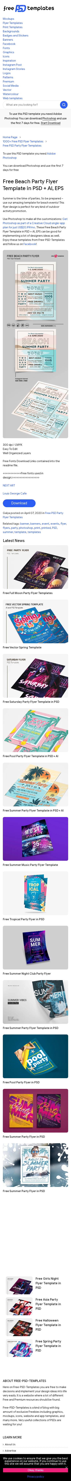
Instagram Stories (14, 69)
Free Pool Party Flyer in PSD (21, 1082)
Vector (7, 90)
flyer (63, 523)
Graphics (8, 52)
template (20, 532)
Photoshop (49, 118)
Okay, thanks (36, 1470)
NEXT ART (9, 485)
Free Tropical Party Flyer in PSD (23, 919)
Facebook (9, 44)
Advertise (10, 1450)
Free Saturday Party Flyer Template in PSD (31, 702)
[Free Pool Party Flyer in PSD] (35, 1056)
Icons (6, 56)
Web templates (13, 98)
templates (34, 532)
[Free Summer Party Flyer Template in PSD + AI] (35, 784)
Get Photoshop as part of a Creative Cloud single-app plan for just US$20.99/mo (35, 223)
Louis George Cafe (15, 493)
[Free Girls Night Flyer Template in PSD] (19, 1285)
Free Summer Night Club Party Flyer (27, 973)
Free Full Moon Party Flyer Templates (28, 593)
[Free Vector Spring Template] (35, 621)
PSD (54, 528)
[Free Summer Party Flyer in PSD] (35, 1111)
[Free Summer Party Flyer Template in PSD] (35, 1002)
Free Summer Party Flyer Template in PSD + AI (33, 810)
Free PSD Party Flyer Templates (22, 145)
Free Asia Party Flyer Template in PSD (48, 1304)
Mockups (8, 19)
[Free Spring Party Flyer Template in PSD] (19, 1348)
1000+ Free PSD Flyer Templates (23, 141)
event (45, 523)
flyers (6, 528)
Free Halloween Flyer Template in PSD (48, 1325)
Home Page (10, 137)
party (14, 528)
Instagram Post (12, 65)
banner (24, 523)
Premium (8, 81)
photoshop (26, 528)
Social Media (11, 85)
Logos (7, 73)
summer (8, 532)
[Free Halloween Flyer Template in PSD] (19, 1327)
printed (46, 528)
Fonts (6, 48)
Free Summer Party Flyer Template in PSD (30, 1028)
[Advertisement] (35, 1233)
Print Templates (13, 27)
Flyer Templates (13, 23)
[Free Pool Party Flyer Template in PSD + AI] (35, 730)
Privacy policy (35, 1476)
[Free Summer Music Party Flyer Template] (35, 839)
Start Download (50, 123)
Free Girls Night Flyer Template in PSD (48, 1283)
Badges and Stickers (15, 35)
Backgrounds (11, 31)
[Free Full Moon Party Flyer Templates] (35, 567)
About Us (10, 1444)
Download (19, 503)
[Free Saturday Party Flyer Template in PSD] (35, 676)
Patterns (8, 77)
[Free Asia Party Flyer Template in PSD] (19, 1306)
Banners (8, 39)
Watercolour (11, 94)
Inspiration (9, 60)
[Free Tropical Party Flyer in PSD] (35, 893)
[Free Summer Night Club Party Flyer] (35, 947)
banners (35, 523)
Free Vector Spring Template (22, 647)
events (55, 523)
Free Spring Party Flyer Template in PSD (48, 1346)
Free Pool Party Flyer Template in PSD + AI (30, 756)
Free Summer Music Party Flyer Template (30, 865)
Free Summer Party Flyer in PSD (24, 1136)
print (37, 528)
